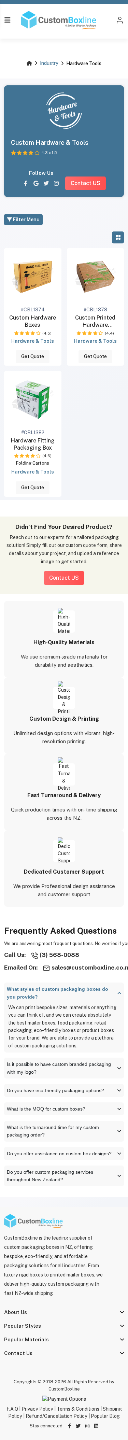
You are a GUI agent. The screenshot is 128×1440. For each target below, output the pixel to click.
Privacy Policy (37, 1409)
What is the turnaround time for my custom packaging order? (53, 1131)
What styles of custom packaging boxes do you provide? (57, 993)
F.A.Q (12, 1409)
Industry (49, 63)
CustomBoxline (64, 1389)
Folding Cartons (32, 463)
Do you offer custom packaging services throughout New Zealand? (50, 1176)
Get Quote (32, 356)
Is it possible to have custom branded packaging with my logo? (59, 1068)
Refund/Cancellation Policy (56, 1416)
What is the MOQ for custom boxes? (46, 1109)
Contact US (85, 183)
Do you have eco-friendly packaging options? (55, 1090)
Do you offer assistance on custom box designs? (59, 1153)
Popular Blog (105, 1416)
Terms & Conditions (78, 1409)
